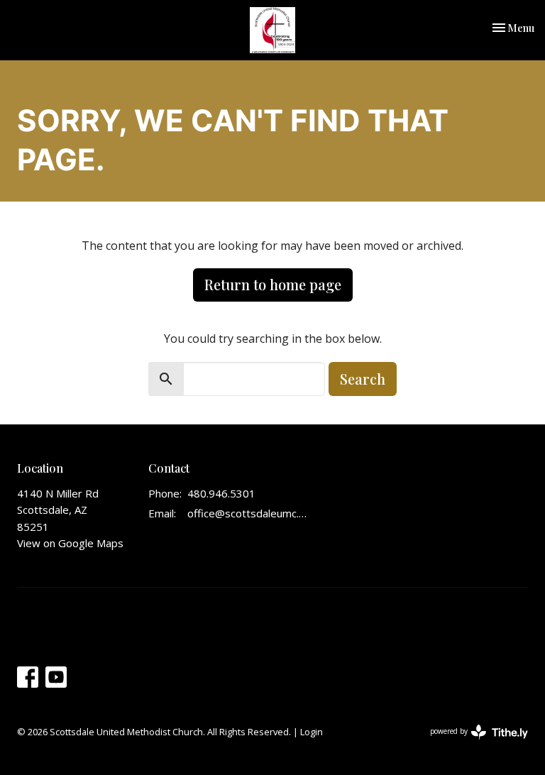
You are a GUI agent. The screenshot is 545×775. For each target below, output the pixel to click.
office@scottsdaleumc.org (248, 513)
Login (311, 731)
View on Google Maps (70, 543)
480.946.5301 (221, 493)
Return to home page (272, 284)
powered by (471, 743)
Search (362, 378)
